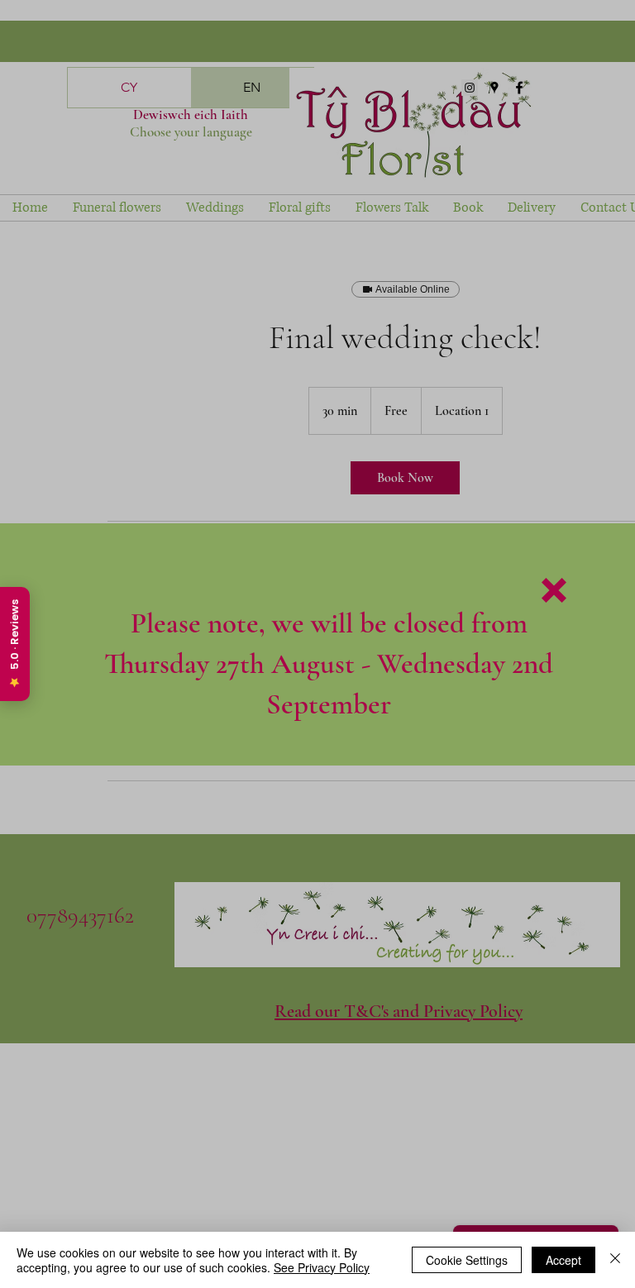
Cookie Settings (467, 1260)
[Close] (615, 1260)
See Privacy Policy (322, 1267)
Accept (563, 1260)
